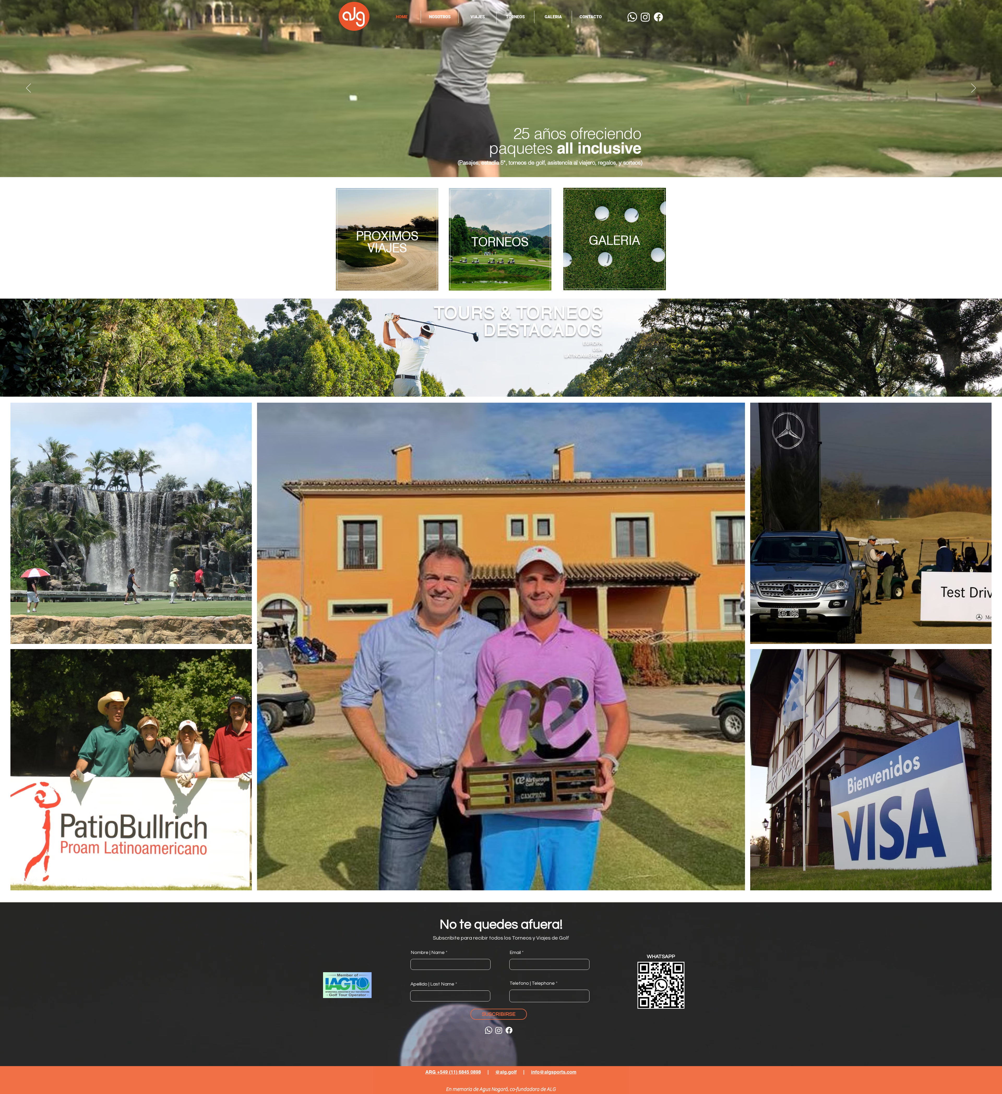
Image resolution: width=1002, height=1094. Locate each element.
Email (515, 952)
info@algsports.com (553, 1072)
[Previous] (28, 88)
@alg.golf (506, 1072)
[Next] (973, 88)
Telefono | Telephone (532, 983)
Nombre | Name (428, 952)
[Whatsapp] (632, 17)
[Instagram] (645, 17)
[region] (387, 241)
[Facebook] (658, 17)
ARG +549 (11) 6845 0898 (453, 1072)
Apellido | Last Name (432, 984)
